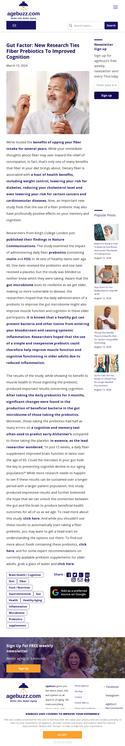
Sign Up (23, 668)
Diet (11, 581)
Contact (78, 697)
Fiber (23, 581)
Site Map (79, 691)
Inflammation (18, 606)
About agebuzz (82, 685)
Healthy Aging (32, 600)
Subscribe (23, 25)
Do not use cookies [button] (63, 741)
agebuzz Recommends (112, 706)
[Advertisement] (109, 152)
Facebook (112, 687)
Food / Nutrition (19, 587)
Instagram (112, 695)
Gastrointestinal (20, 594)
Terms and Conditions (85, 708)
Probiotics (15, 619)
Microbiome (17, 613)
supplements (17, 625)
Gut (38, 594)
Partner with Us (82, 702)
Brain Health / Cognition (25, 575)
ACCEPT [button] (62, 735)
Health (13, 600)
